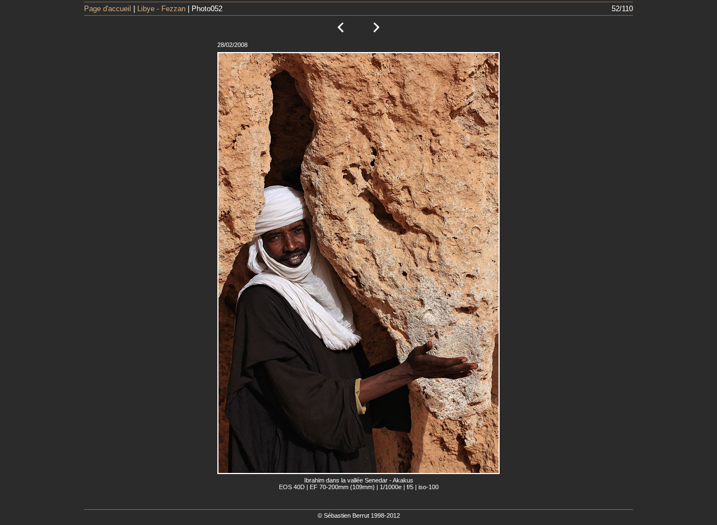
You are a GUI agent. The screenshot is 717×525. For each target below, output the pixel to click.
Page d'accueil (107, 8)
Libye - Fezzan (161, 8)
